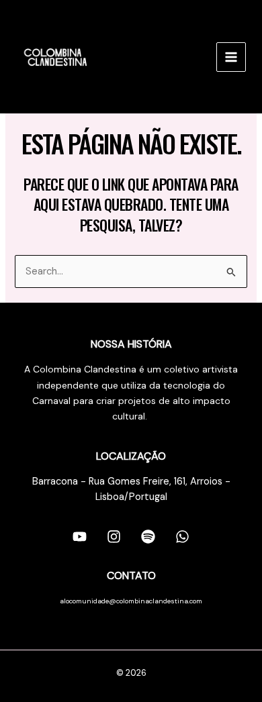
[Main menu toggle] (231, 57)
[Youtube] (80, 537)
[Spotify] (148, 537)
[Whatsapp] (182, 537)
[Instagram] (114, 537)
